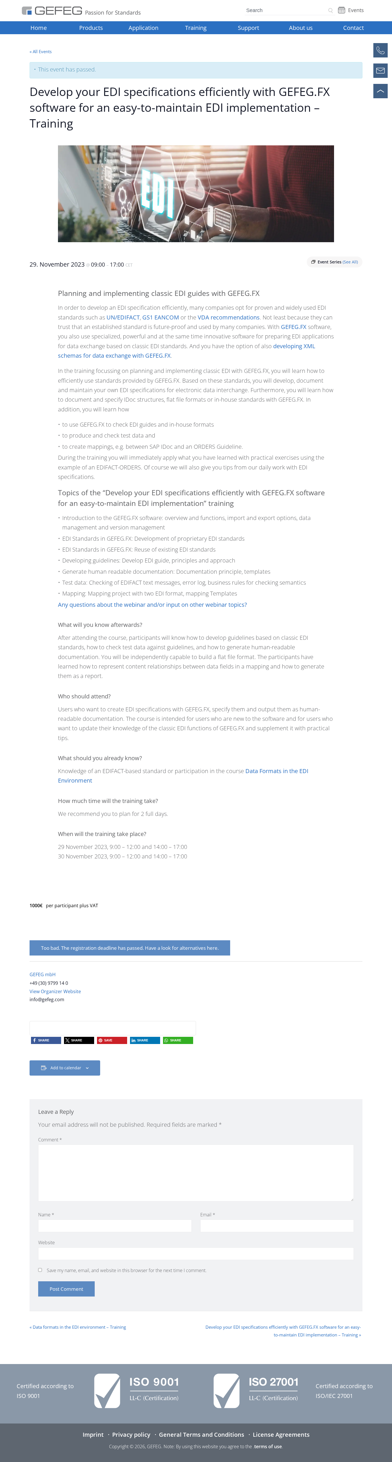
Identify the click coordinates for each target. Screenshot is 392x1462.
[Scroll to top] (380, 91)
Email (207, 1214)
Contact (353, 28)
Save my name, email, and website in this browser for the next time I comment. (127, 1270)
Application (143, 28)
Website (46, 1242)
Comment (50, 1140)
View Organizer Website (55, 991)
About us (301, 28)
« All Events (41, 51)
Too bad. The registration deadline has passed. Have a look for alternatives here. (130, 948)
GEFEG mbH (43, 974)
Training (196, 28)
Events (356, 10)
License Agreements (281, 1434)
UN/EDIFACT (123, 317)
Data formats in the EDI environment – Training (78, 1327)
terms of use (268, 1446)
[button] (46, 1040)
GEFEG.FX (293, 327)
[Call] (380, 50)
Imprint (93, 1434)
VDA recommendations (229, 317)
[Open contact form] (380, 70)
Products (91, 28)
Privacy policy (131, 1434)
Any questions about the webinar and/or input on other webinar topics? (152, 604)
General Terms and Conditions (201, 1434)
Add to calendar (66, 1067)
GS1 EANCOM (160, 317)
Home (38, 28)
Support (248, 28)
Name (46, 1214)
